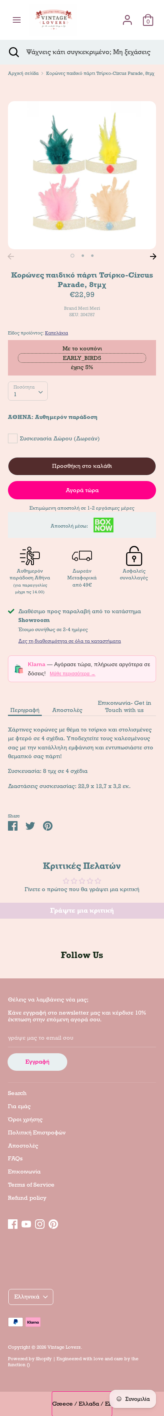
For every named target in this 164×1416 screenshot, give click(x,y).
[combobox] (28, 391)
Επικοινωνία (24, 1171)
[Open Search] (13, 52)
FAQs (15, 1158)
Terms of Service (31, 1184)
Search (17, 1093)
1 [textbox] (15, 394)
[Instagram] (40, 1222)
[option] (82, 175)
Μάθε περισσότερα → (73, 674)
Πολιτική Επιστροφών (37, 1132)
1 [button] (72, 256)
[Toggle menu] (16, 20)
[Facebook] (13, 1222)
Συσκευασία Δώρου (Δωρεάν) (60, 438)
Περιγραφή (24, 710)
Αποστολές (67, 710)
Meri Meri (89, 308)
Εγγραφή (37, 1061)
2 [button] (83, 255)
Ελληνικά (26, 1296)
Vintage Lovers (64, 1347)
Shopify (44, 1358)
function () (19, 1364)
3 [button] (92, 255)
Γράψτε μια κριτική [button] (82, 910)
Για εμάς (19, 1106)
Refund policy (27, 1197)
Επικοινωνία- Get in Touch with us (124, 706)
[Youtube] (26, 1222)
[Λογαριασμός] (127, 16)
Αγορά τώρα (82, 490)
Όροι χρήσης (25, 1119)
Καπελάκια (56, 333)
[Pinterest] (53, 1222)
